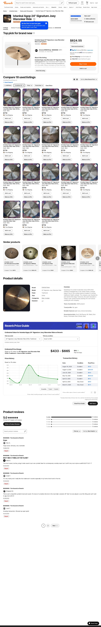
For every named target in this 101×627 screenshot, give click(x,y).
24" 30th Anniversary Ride (11, 263)
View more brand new (77, 46)
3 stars (48, 422)
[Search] (62, 3)
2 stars (48, 424)
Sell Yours (93, 403)
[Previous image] (5, 97)
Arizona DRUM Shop (45, 50)
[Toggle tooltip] (34, 33)
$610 (89, 378)
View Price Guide (79, 403)
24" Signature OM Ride (29, 263)
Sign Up (92, 2)
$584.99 (90, 369)
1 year (50, 389)
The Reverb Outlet (8, 7)
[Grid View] (74, 79)
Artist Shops (79, 7)
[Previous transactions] (91, 392)
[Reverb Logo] (8, 2)
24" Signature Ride (47, 263)
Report (6, 450)
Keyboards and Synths (38, 7)
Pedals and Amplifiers (25, 7)
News (65, 7)
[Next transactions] (95, 392)
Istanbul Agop (46, 287)
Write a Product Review (12, 424)
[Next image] (18, 97)
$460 (89, 381)
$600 (89, 372)
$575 (89, 385)
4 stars (48, 419)
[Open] (39, 338)
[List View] (77, 79)
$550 (89, 366)
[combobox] (21, 339)
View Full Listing (40, 70)
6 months (43, 389)
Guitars (16, 7)
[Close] (46, 23)
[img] (55, 50)
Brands (60, 7)
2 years (56, 389)
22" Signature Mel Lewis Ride (68, 264)
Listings (5, 28)
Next (54, 525)
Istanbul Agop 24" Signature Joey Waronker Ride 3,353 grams (49, 40)
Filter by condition (48, 336)
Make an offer (9, 122)
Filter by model (9, 336)
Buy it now (83, 64)
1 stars (48, 426)
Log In (96, 2)
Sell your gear (73, 3)
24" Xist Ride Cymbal (86, 263)
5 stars (48, 417)
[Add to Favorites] (34, 19)
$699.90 (90, 375)
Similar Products (16, 28)
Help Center (94, 7)
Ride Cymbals (45, 298)
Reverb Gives (86, 7)
